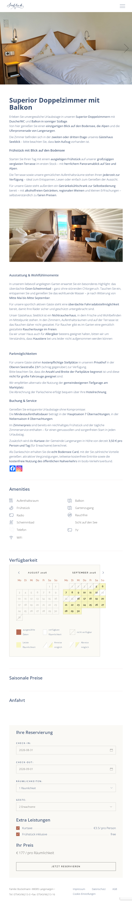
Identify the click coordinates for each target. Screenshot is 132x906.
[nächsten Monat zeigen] (103, 572)
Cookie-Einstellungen (84, 893)
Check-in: (23, 743)
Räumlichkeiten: (29, 781)
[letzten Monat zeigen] (19, 572)
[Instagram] (19, 468)
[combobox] (66, 788)
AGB (114, 889)
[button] (126, 48)
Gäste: (21, 799)
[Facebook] (13, 468)
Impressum (79, 889)
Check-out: (25, 762)
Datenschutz (99, 889)
